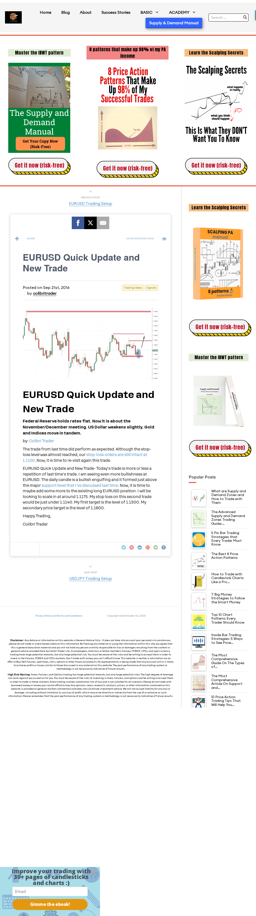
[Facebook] (78, 223)
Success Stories (116, 12)
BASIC (146, 12)
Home (45, 12)
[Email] (103, 223)
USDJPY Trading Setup (90, 578)
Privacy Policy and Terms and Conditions (59, 615)
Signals (151, 287)
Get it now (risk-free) (39, 165)
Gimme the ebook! (50, 904)
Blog (65, 12)
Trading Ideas (133, 287)
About (86, 12)
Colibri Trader (41, 441)
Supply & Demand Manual (173, 22)
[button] (51, 877)
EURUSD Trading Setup (90, 203)
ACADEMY (179, 12)
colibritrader (44, 293)
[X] (90, 223)
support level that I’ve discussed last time (80, 485)
